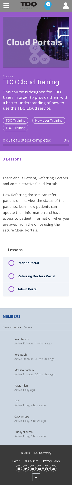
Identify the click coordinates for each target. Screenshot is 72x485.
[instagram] (46, 468)
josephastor (21, 339)
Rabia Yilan (21, 385)
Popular (28, 327)
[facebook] (19, 468)
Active (17, 327)
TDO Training (16, 120)
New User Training (49, 120)
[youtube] (39, 468)
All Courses (31, 461)
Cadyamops (21, 416)
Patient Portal (28, 263)
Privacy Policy (51, 461)
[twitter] (26, 468)
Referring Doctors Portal (36, 276)
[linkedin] (33, 468)
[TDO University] (35, 5)
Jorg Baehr (21, 354)
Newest (7, 327)
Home (16, 461)
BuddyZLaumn (23, 432)
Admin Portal (27, 289)
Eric (16, 401)
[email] (53, 468)
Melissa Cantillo (24, 370)
